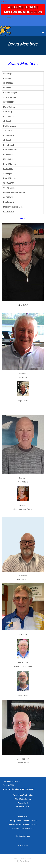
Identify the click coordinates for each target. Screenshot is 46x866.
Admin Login (24, 861)
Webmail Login (23, 845)
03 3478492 (8, 169)
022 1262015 (8, 211)
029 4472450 (8, 135)
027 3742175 (8, 116)
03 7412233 (8, 154)
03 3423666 (8, 83)
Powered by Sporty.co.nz (23, 859)
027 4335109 (8, 183)
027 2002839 (8, 102)
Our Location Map (23, 836)
